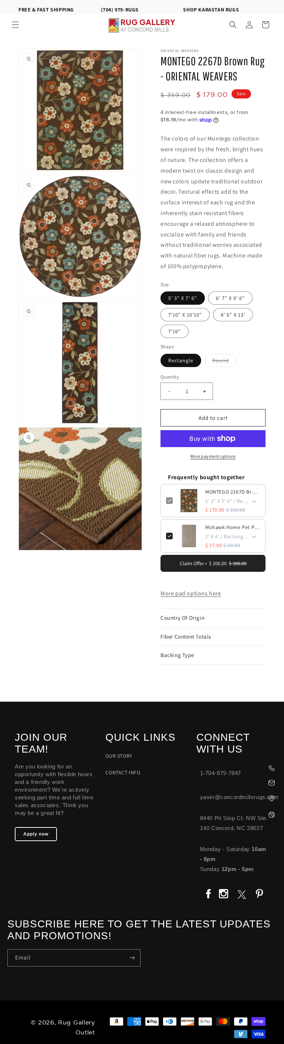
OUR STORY (118, 756)
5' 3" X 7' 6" (182, 298)
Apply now (35, 834)
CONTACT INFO (122, 772)
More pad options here (190, 593)
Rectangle (180, 360)
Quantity (169, 377)
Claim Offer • (213, 563)
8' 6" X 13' (233, 314)
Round (224, 362)
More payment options (213, 456)
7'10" (174, 331)
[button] (15, 25)
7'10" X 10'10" (185, 314)
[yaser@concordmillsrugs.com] (236, 782)
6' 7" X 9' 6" (230, 298)
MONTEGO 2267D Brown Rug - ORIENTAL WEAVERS (232, 491)
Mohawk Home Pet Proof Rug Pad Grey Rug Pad (232, 527)
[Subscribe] (132, 958)
